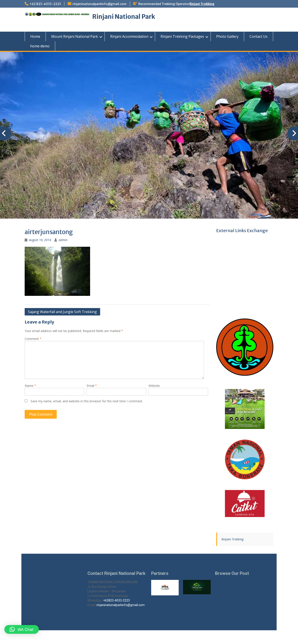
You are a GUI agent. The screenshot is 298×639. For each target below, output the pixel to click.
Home (35, 36)
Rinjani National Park (123, 17)
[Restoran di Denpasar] (245, 409)
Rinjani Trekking (201, 4)
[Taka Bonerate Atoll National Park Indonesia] (245, 460)
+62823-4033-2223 (116, 600)
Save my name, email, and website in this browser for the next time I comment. (87, 401)
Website (154, 386)
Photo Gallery (227, 36)
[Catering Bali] (245, 503)
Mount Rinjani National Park (74, 36)
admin (63, 240)
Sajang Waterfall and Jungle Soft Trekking (62, 311)
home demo (40, 46)
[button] (21, 629)
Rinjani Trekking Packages (182, 36)
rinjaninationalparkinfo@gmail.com (99, 4)
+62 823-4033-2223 (45, 4)
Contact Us (258, 36)
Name (30, 386)
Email (92, 386)
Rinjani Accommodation (129, 36)
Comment (33, 339)
